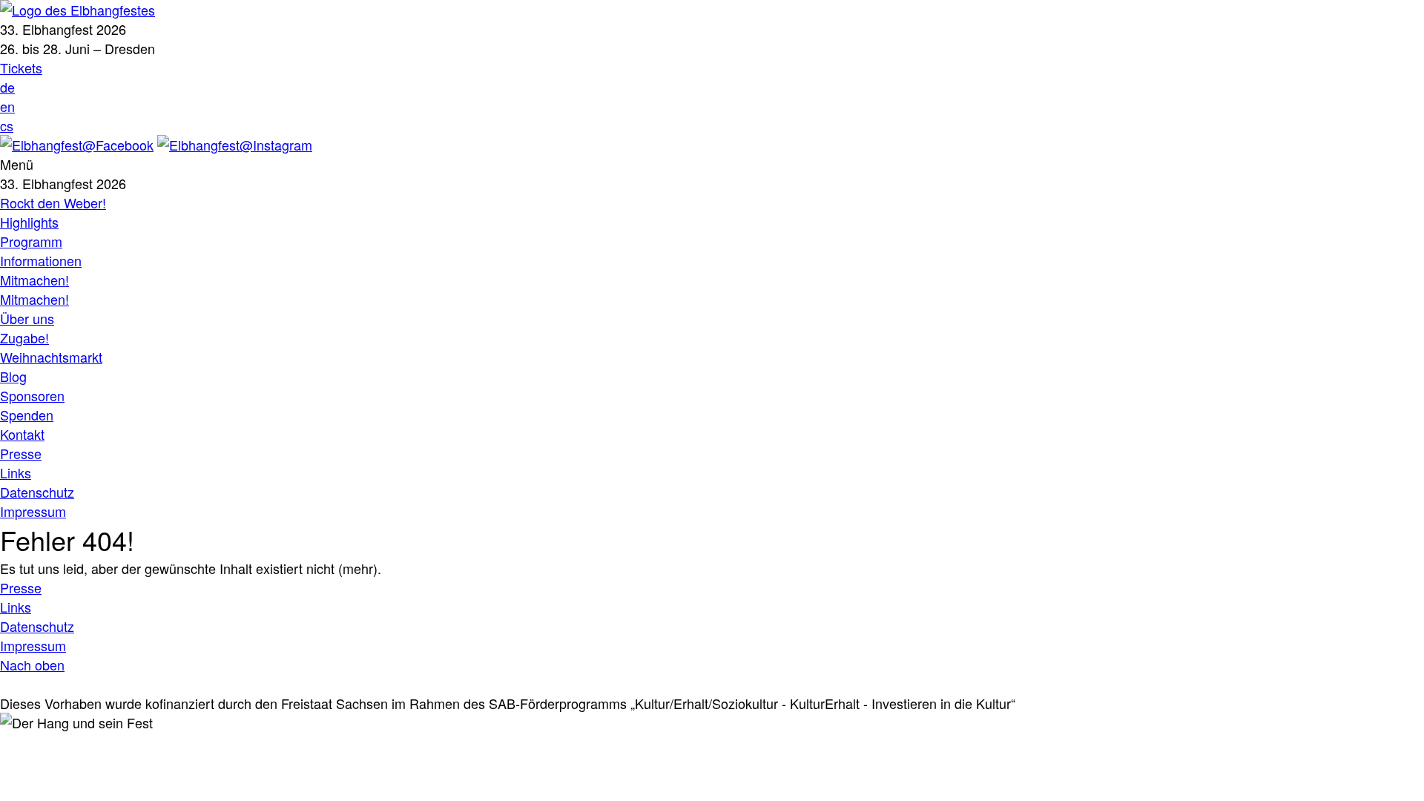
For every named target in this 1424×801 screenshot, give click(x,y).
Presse (21, 453)
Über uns (27, 318)
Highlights (29, 221)
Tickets (21, 67)
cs (6, 125)
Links (15, 472)
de (7, 86)
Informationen (41, 260)
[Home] (77, 9)
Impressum (33, 511)
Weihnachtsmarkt (51, 356)
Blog (13, 376)
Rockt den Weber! (53, 202)
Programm (31, 241)
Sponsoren (32, 395)
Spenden (26, 414)
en (7, 106)
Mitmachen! (34, 279)
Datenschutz (37, 491)
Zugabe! (24, 337)
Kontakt (22, 434)
